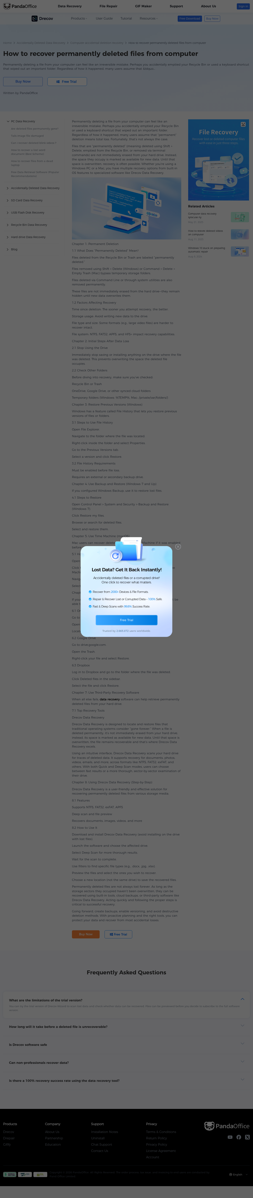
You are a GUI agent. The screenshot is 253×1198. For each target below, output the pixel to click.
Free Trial (126, 620)
